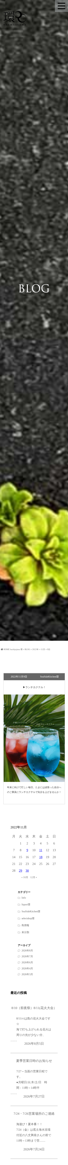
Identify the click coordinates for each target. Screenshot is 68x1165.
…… (31, 1029)
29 (20, 870)
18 (40, 857)
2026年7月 (27, 956)
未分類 (25, 932)
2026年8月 (27, 950)
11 (40, 850)
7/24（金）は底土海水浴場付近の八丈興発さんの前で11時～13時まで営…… (33, 1135)
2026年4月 (27, 968)
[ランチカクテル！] (34, 738)
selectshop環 (28, 918)
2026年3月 (27, 974)
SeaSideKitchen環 (31, 911)
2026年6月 (27, 962)
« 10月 (24, 877)
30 (27, 870)
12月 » (33, 877)
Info (24, 897)
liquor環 (26, 904)
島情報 (25, 925)
